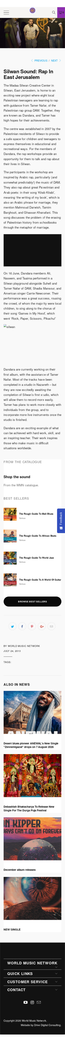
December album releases (20, 870)
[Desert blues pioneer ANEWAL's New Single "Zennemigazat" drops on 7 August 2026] (32, 712)
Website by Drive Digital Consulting (41, 1025)
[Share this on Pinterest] (32, 626)
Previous (40, 60)
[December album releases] (32, 838)
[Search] (54, 12)
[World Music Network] (32, 12)
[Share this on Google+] (42, 626)
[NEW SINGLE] (32, 898)
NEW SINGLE (12, 929)
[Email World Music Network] (39, 1002)
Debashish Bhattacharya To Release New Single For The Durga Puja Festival (29, 808)
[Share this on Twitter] (12, 626)
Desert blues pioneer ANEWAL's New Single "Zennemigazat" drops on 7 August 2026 (31, 745)
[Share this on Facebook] (22, 626)
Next (54, 60)
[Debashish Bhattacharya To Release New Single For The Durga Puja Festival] (32, 775)
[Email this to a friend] (51, 626)
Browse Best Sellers (32, 601)
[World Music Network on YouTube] (25, 1002)
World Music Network (34, 1020)
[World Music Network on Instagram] (32, 1002)
